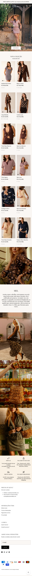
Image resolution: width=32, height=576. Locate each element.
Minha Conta (4, 508)
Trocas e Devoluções (6, 510)
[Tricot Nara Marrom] (8, 134)
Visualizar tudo (16, 58)
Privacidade (4, 515)
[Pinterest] (9, 552)
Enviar (5, 547)
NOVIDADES (16, 48)
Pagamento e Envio (5, 513)
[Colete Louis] (24, 102)
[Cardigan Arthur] (8, 196)
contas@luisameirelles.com (10, 496)
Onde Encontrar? (5, 527)
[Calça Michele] (8, 102)
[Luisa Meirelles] (16, 5)
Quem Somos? (4, 525)
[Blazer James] (24, 71)
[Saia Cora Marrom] (24, 134)
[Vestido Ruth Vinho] (8, 71)
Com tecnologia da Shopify (14, 569)
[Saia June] (24, 165)
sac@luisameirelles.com (13, 493)
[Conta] (26, 6)
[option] (16, 27)
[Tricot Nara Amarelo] (8, 227)
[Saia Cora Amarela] (24, 196)
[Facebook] (2, 552)
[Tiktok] (6, 552)
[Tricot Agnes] (8, 165)
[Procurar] (6, 6)
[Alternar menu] (2, 6)
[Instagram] (4, 552)
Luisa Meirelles (6, 569)
